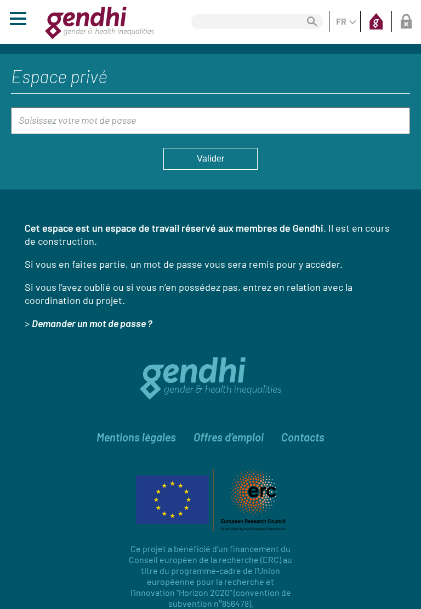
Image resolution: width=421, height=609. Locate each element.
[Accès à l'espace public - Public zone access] (376, 21)
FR (341, 21)
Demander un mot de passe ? (92, 323)
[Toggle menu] (18, 20)
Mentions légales (136, 437)
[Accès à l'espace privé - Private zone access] (405, 21)
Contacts (303, 437)
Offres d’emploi (229, 437)
